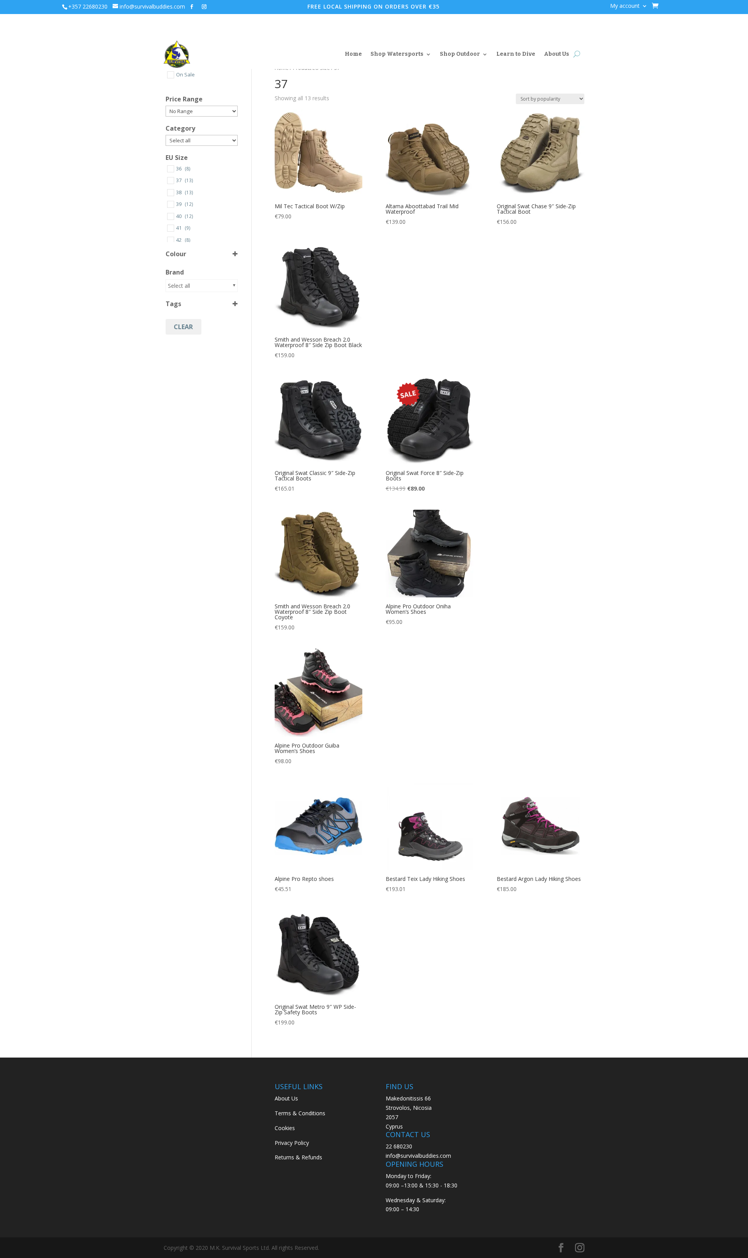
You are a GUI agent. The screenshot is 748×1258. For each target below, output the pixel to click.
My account (625, 6)
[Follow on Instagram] (204, 6)
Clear (183, 326)
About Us (556, 54)
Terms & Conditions (300, 1113)
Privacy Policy (292, 1142)
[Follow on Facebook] (191, 6)
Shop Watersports (396, 54)
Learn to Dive (515, 54)
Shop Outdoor (460, 54)
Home (353, 54)
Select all (179, 285)
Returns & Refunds (298, 1157)
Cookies (285, 1128)
